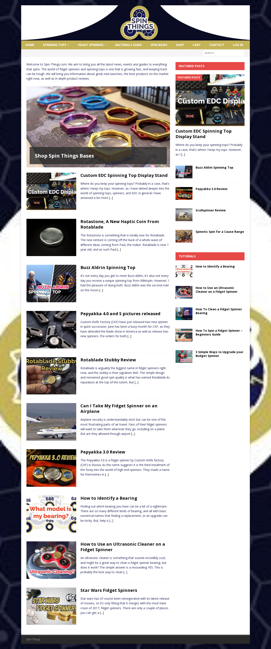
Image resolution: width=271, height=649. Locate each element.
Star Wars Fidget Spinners (108, 590)
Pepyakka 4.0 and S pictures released (120, 313)
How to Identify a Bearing (108, 498)
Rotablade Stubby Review (108, 360)
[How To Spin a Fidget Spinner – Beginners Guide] (184, 335)
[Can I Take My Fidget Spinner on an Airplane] (51, 422)
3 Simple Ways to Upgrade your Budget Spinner (219, 354)
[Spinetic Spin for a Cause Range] (184, 236)
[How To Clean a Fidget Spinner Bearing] (184, 313)
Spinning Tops (54, 45)
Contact (216, 45)
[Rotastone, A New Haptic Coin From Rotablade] (51, 237)
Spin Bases (159, 45)
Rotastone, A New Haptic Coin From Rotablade (119, 224)
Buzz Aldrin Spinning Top (107, 267)
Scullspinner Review (211, 210)
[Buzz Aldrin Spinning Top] (51, 283)
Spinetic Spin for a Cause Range (220, 232)
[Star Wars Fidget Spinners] (51, 606)
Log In (238, 45)
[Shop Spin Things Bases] (98, 126)
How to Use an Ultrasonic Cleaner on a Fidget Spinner (122, 546)
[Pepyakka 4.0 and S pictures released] (51, 329)
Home (29, 45)
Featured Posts (192, 66)
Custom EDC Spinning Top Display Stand (124, 175)
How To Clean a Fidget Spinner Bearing (219, 311)
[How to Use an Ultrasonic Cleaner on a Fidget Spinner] (51, 560)
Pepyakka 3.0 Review (102, 452)
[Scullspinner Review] (184, 214)
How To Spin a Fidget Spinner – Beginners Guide (219, 332)
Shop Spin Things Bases (64, 155)
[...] (111, 198)
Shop (180, 45)
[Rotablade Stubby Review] (51, 376)
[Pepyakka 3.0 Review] (51, 468)
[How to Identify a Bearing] (51, 514)
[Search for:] (223, 53)
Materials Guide (128, 45)
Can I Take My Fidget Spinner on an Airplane (119, 408)
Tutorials (187, 256)
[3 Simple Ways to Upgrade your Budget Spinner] (184, 356)
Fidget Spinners (91, 45)
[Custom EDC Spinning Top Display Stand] (51, 191)
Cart (197, 45)
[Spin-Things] (135, 38)
